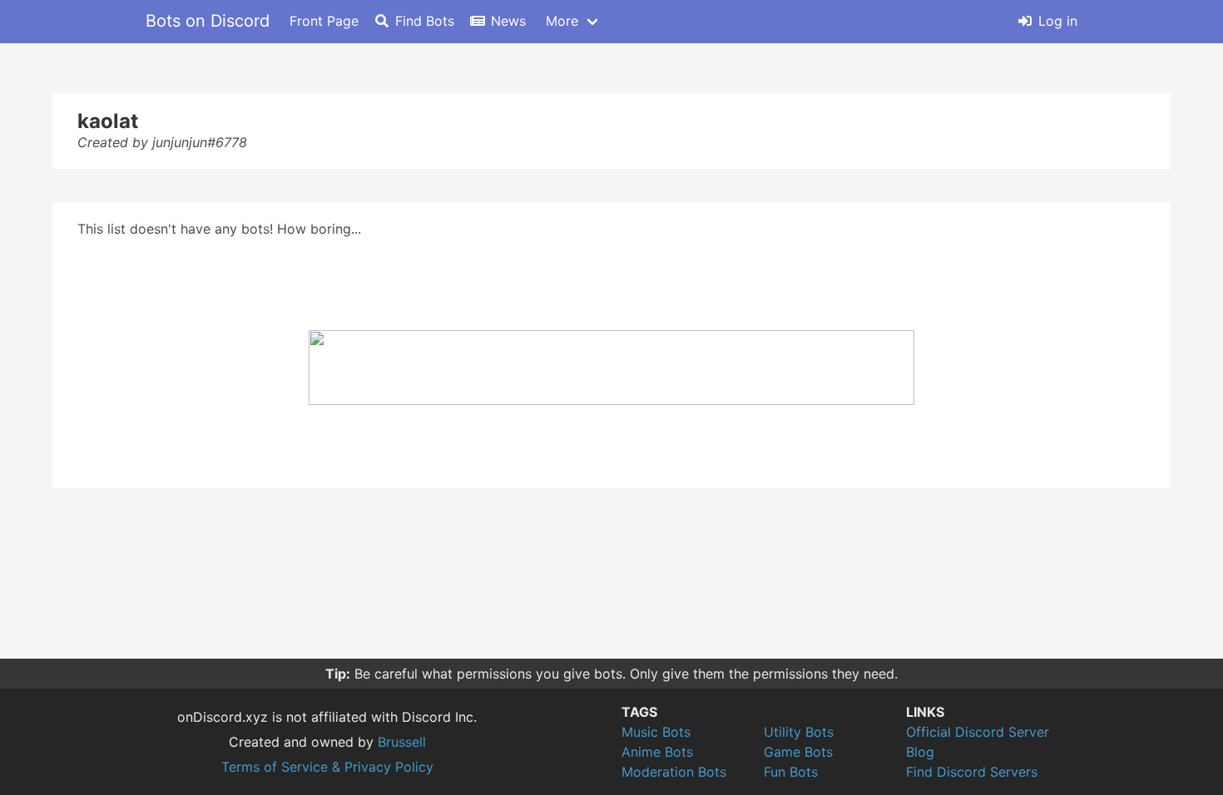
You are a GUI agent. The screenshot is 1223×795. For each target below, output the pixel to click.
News (508, 20)
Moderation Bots (673, 771)
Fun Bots (791, 771)
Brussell (402, 741)
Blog (920, 751)
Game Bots (798, 751)
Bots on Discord (208, 21)
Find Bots (424, 20)
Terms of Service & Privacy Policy (327, 766)
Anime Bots (657, 751)
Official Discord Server (977, 731)
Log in (1057, 20)
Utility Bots (799, 731)
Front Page (324, 20)
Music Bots (656, 731)
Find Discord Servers (971, 771)
